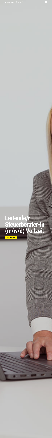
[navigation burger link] (46, 3)
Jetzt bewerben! (10, 237)
